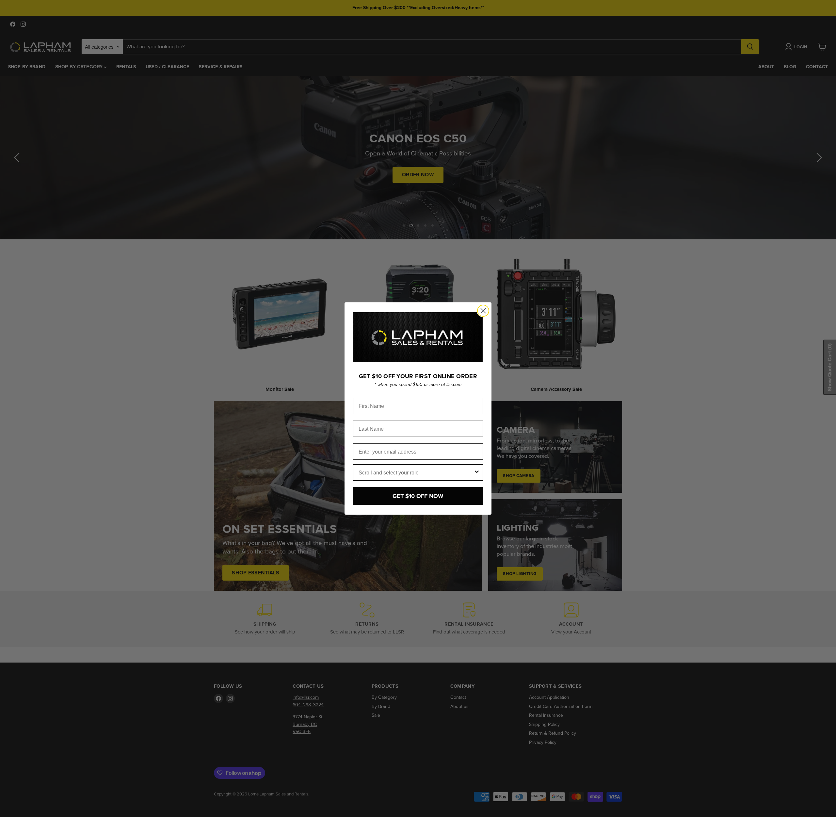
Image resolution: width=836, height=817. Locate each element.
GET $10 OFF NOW (418, 496)
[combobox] (416, 472)
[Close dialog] (483, 310)
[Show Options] (477, 472)
